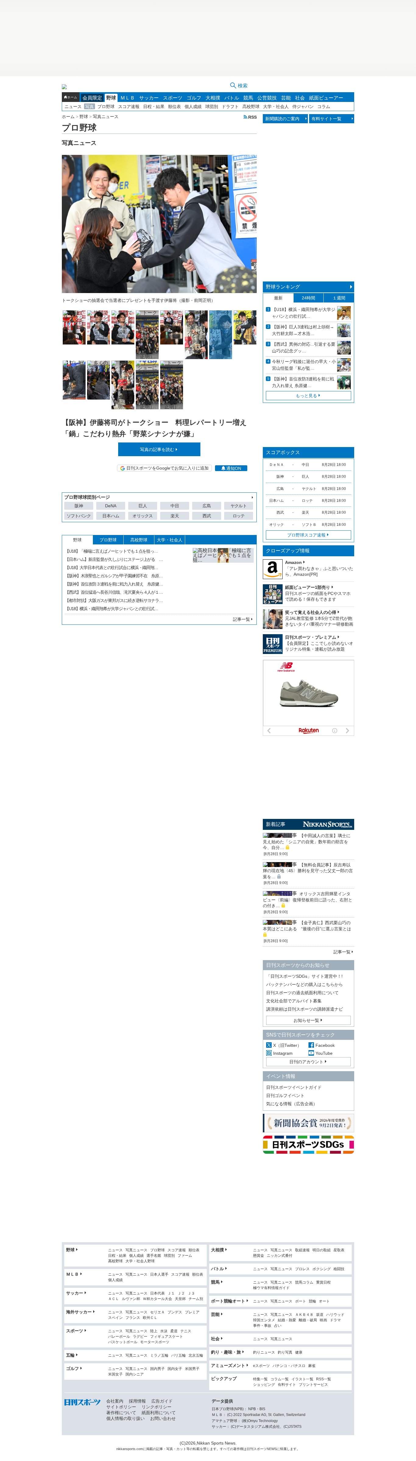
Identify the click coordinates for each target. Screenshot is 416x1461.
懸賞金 (258, 1256)
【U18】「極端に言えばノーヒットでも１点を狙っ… (111, 551)
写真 (89, 106)
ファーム (185, 1256)
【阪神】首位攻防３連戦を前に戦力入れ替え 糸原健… (114, 584)
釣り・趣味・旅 (226, 1352)
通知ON (233, 468)
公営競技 (267, 97)
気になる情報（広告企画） (291, 1103)
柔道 (174, 1331)
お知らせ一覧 (306, 1020)
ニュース (73, 106)
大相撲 (213, 97)
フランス (132, 1318)
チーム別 (196, 1299)
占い (277, 1326)
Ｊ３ (191, 1293)
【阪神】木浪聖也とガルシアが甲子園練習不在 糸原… (114, 575)
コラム (323, 106)
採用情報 (137, 1401)
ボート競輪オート (228, 1300)
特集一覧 (260, 1379)
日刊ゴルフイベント (285, 1095)
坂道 (319, 1315)
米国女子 (115, 1374)
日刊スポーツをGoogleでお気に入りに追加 (167, 468)
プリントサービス (313, 1385)
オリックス (142, 515)
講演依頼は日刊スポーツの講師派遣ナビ (304, 1009)
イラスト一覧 (302, 1379)
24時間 (308, 297)
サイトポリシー (121, 1407)
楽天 (175, 515)
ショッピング (264, 1385)
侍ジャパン (303, 106)
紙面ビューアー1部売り (307, 587)
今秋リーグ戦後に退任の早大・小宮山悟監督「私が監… (304, 365)
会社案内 (114, 1401)
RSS (252, 117)
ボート (300, 1301)
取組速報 (302, 1250)
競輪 (312, 1301)
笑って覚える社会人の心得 (310, 612)
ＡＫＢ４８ (304, 1315)
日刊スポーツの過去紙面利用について (302, 992)
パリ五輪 (178, 1356)
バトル (231, 97)
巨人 (143, 505)
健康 (298, 1352)
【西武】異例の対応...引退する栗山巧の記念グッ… (303, 347)
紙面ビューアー (326, 97)
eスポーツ (261, 1366)
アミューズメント (228, 1365)
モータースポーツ (154, 1342)
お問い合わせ (163, 1418)
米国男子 (192, 1369)
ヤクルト (239, 505)
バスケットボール (122, 1342)
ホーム (72, 97)
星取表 (338, 1250)
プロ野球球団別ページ (87, 497)
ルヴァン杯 (131, 1299)
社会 (300, 97)
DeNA (110, 505)
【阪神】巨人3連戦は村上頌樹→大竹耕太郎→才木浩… (303, 330)
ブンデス (174, 1312)
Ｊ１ (171, 1293)
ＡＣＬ (113, 1299)
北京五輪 (196, 1356)
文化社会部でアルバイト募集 (294, 1000)
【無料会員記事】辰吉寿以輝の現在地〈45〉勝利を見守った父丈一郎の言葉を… (308, 870)
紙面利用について (159, 1412)
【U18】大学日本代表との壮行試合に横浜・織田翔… (111, 567)
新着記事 (275, 824)
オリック (276, 525)
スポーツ (172, 97)
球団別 (211, 106)
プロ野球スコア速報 (306, 535)
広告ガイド (162, 1401)
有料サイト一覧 (326, 118)
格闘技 (338, 1269)
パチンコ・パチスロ (289, 1366)
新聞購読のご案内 (282, 118)
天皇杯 (180, 1299)
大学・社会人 (276, 106)
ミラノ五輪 (159, 1356)
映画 (323, 1320)
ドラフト (230, 106)
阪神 (79, 505)
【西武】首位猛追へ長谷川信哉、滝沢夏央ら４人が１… (114, 592)
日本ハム (110, 515)
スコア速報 (128, 106)
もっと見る (306, 395)
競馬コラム (304, 1282)
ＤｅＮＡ (276, 465)
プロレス (302, 1269)
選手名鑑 (153, 1256)
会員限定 (92, 97)
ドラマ (335, 1320)
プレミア (192, 1312)
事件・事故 (262, 1326)
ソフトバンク (79, 515)
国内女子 (174, 1369)
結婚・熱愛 (287, 1320)
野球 (111, 97)
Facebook (325, 1045)
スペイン (115, 1318)
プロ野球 (106, 106)
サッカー (149, 97)
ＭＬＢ (127, 97)
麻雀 (312, 1366)
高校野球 (250, 106)
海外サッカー (79, 1311)
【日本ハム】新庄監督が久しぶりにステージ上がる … (114, 559)
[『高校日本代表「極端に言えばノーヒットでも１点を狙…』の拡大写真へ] (223, 578)
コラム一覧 (279, 1379)
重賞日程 (323, 1282)
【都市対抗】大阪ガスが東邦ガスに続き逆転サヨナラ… (114, 600)
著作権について (121, 1412)
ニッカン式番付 (279, 1256)
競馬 (248, 97)
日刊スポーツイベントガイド (294, 1087)
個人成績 (193, 106)
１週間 (339, 297)
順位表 (174, 106)
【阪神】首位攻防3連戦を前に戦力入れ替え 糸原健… (303, 382)
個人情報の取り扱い (125, 1418)
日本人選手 (159, 1275)
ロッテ (239, 515)
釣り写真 (285, 1352)
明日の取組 (321, 1250)
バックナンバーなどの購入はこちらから (304, 984)
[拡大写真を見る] (74, 327)
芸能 (286, 97)
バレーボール (119, 1337)
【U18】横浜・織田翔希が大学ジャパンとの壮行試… (111, 608)
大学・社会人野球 (140, 1261)
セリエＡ (157, 1312)
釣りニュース (264, 1352)
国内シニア (134, 1374)
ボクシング (321, 1269)
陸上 (153, 1331)
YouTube (324, 1053)
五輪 (70, 1355)
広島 (207, 505)
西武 (207, 515)
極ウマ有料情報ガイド (271, 1288)
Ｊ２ (181, 1293)
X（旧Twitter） (287, 1045)
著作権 (238, 1449)
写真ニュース (136, 1250)
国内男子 (157, 1369)
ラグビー (140, 1337)
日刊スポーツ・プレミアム (310, 637)
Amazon (293, 562)
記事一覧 (241, 619)
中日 (175, 505)
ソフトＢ (309, 525)
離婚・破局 (308, 1320)
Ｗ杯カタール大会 (157, 1299)
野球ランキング (283, 286)
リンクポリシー (156, 1407)
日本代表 (157, 1293)
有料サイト (287, 1385)
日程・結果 (153, 106)
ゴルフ (194, 97)
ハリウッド (335, 1315)
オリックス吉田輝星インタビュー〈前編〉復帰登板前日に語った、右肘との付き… (307, 899)
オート (324, 1301)
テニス (185, 1331)
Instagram (283, 1053)
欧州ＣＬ (150, 1318)
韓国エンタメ (264, 1320)
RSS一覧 (323, 1379)
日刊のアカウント (306, 1061)
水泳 (163, 1331)
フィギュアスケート (166, 1337)
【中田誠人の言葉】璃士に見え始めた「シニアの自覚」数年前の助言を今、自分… (307, 841)
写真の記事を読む (157, 449)
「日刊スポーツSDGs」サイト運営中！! (304, 976)
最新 (278, 297)
